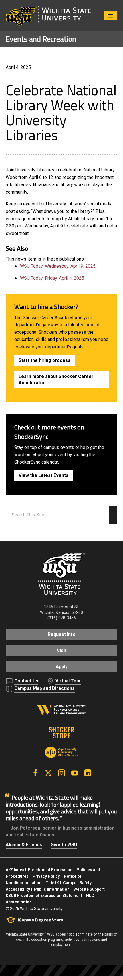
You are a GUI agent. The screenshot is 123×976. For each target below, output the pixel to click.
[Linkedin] (87, 772)
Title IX (52, 882)
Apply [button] (62, 666)
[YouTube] (74, 772)
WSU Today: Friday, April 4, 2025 (52, 278)
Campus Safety (77, 882)
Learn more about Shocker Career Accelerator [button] (56, 379)
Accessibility (18, 889)
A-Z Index (15, 869)
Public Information (52, 889)
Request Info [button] (62, 634)
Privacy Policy (46, 876)
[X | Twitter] (48, 772)
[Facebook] (35, 772)
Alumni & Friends (24, 844)
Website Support (89, 889)
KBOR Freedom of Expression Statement (44, 895)
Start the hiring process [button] (44, 360)
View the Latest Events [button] (43, 475)
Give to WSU (64, 844)
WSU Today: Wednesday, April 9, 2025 (58, 266)
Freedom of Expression (50, 869)
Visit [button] (61, 650)
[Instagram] (61, 772)
